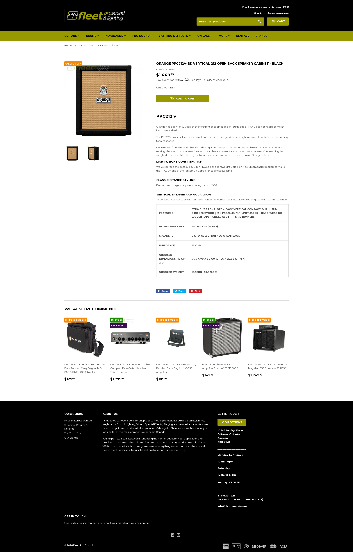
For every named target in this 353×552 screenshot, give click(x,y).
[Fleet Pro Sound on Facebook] (172, 535)
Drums (91, 36)
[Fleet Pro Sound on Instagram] (179, 535)
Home (68, 45)
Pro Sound (141, 36)
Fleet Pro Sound (83, 545)
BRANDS (262, 36)
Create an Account (278, 13)
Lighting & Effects (174, 36)
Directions (233, 422)
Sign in (258, 13)
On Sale (203, 36)
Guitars (71, 36)
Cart (280, 21)
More (223, 36)
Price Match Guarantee (78, 420)
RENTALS (242, 36)
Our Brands (71, 437)
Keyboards (115, 36)
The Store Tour (73, 433)
